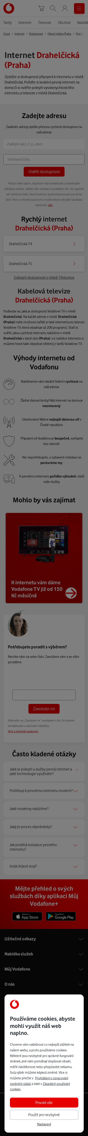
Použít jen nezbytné (44, 1115)
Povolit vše (44, 1102)
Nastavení (44, 1124)
